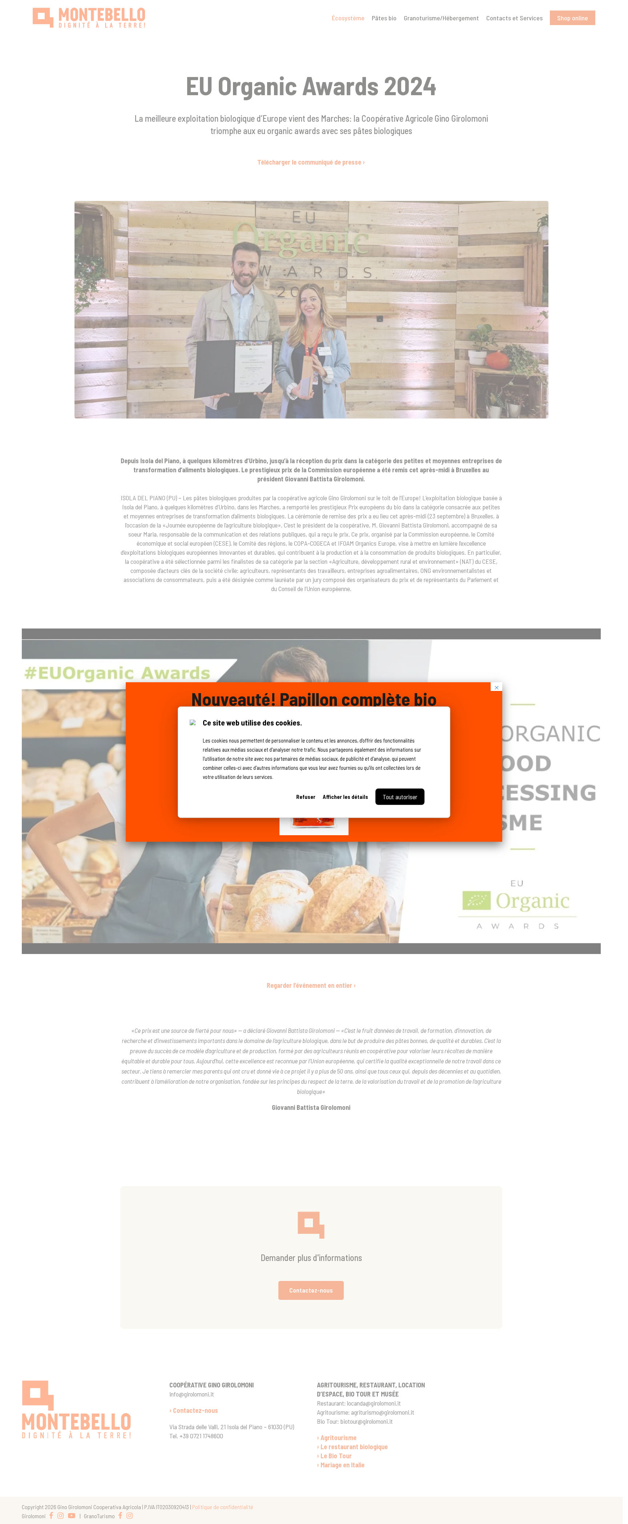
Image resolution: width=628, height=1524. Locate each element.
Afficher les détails (345, 796)
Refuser (305, 796)
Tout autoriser (400, 796)
